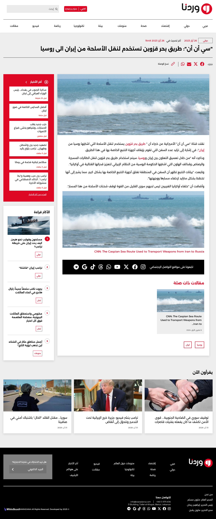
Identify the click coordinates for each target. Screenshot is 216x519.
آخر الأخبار (73, 463)
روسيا (141, 158)
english (71, 9)
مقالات (14, 25)
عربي (83, 8)
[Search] (56, 9)
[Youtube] (117, 267)
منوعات (122, 25)
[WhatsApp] (108, 267)
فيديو (35, 25)
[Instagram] (143, 267)
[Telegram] (76, 267)
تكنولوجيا (79, 25)
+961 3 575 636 (163, 501)
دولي (187, 25)
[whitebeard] (11, 509)
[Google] (84, 267)
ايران (188, 345)
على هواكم (72, 469)
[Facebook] (202, 64)
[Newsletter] (13, 469)
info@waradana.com (140, 501)
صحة (144, 25)
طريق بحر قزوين (135, 143)
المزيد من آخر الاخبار (37, 194)
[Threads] (100, 267)
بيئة (100, 25)
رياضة (57, 25)
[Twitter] (196, 64)
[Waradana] (197, 8)
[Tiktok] (92, 267)
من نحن (209, 494)
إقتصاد (165, 25)
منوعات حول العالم (124, 463)
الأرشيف (74, 475)
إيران (201, 150)
